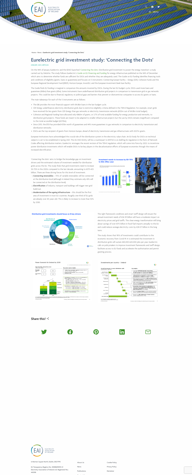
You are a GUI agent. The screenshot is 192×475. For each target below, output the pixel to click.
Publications (81, 471)
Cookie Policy (112, 462)
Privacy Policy (111, 467)
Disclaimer (110, 471)
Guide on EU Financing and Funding (92, 73)
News (39, 52)
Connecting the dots (89, 70)
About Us (80, 462)
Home (34, 52)
